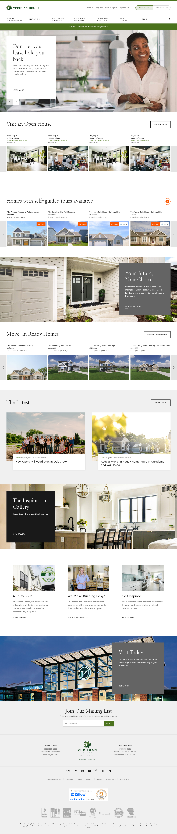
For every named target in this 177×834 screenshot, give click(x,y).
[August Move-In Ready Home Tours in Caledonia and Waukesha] (131, 436)
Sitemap (99, 779)
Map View (99, 8)
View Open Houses (160, 124)
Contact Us (89, 8)
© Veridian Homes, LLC (54, 779)
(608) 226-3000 (50, 749)
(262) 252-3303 (125, 749)
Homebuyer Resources (79, 19)
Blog (144, 19)
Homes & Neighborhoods (14, 19)
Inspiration (34, 19)
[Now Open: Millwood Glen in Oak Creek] (45, 436)
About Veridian (123, 19)
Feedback (89, 779)
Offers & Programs (111, 8)
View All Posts (160, 403)
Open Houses (124, 8)
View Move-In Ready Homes (157, 335)
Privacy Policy (111, 779)
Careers (79, 779)
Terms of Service (125, 779)
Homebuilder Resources (58, 19)
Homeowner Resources (102, 19)
